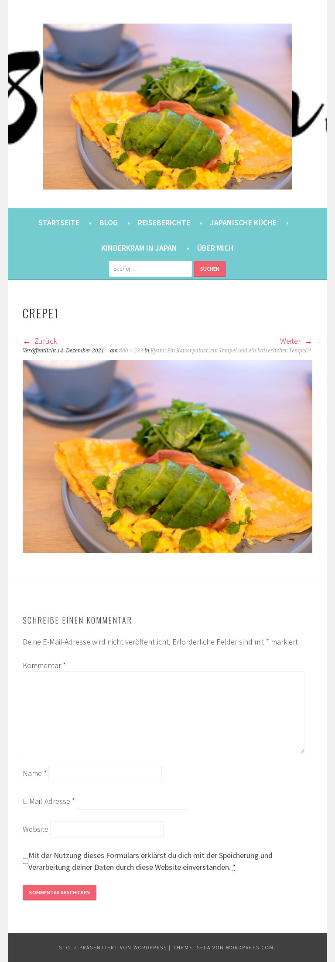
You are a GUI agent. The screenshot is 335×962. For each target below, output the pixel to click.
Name (35, 773)
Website (35, 829)
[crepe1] (167, 550)
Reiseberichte (164, 222)
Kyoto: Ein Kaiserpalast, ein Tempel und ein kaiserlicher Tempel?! (230, 351)
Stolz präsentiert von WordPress (113, 947)
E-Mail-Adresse (49, 801)
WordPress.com (250, 947)
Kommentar (44, 665)
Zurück (45, 341)
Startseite (58, 222)
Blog (108, 222)
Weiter (291, 341)
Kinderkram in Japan (139, 248)
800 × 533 (131, 351)
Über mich (215, 248)
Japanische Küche (243, 222)
